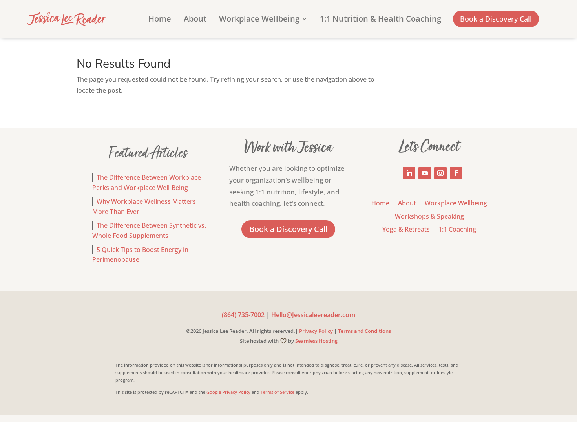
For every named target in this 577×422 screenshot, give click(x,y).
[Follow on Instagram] (440, 173)
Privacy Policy (316, 330)
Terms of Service (277, 392)
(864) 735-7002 (243, 315)
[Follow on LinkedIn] (409, 173)
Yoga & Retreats (406, 230)
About (195, 20)
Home (159, 20)
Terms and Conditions (364, 330)
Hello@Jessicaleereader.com (313, 315)
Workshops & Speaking (429, 217)
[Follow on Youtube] (424, 173)
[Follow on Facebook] (456, 173)
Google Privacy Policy (228, 392)
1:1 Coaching (457, 230)
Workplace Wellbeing (259, 20)
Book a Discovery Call (496, 19)
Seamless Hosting (316, 340)
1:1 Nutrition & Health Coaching (380, 20)
